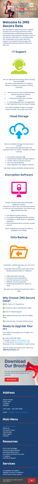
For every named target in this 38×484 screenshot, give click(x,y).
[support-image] (19, 55)
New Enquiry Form (21, 342)
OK (32, 480)
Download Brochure (22, 12)
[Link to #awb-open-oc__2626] (31, 5)
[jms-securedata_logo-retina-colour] (10, 2)
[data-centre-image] (19, 240)
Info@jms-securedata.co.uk (20, 340)
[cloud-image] (19, 119)
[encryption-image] (19, 178)
